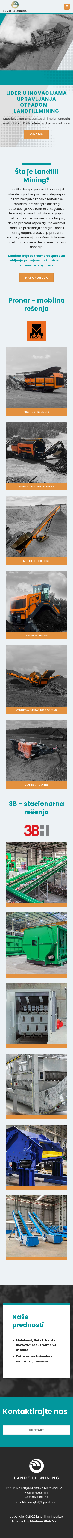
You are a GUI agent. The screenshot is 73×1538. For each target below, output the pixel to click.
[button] (67, 7)
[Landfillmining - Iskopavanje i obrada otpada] (32, 6)
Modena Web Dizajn (46, 1521)
